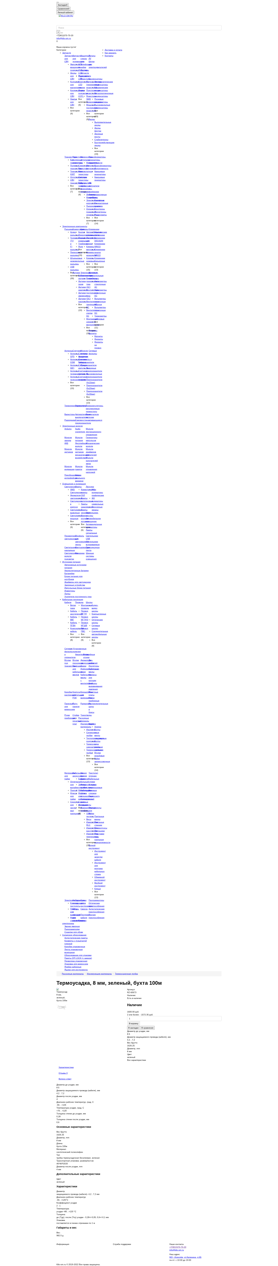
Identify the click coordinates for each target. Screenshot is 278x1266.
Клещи (97, 889)
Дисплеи (90, 486)
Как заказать (110, 53)
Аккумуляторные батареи (76, 570)
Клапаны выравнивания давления (95, 686)
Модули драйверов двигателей (91, 452)
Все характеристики (136, 1060)
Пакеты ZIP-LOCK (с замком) (78, 958)
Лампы (78, 486)
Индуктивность (101, 168)
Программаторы (96, 900)
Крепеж (92, 724)
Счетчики (77, 351)
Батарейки (69, 573)
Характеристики (66, 1067)
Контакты (109, 56)
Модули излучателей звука (92, 461)
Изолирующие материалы (99, 974)
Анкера (97, 727)
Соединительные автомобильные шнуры (100, 634)
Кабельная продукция (72, 599)
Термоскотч (94, 796)
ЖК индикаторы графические (98, 492)
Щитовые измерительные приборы (96, 275)
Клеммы (84, 229)
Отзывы (63, 1073)
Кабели (67, 602)
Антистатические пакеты (76, 938)
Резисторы (85, 79)
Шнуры (89, 602)
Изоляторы (94, 666)
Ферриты (98, 339)
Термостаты (81, 406)
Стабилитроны (101, 139)
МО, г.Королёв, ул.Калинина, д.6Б (185, 1257)
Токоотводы (86, 715)
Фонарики (80, 553)
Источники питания (71, 562)
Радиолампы (100, 215)
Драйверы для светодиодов (77, 582)
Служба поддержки (122, 1244)
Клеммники (94, 229)
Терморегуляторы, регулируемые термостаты (95, 409)
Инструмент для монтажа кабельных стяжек (100, 868)
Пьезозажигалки (72, 929)
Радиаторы (86, 703)
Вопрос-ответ (65, 1079)
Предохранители (89, 365)
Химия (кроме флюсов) (85, 776)
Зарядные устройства (74, 585)
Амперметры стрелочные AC (100, 284)
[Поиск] (62, 32)
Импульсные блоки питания (77, 588)
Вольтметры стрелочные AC (100, 301)
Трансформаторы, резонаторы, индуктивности (97, 160)
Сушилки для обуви (73, 932)
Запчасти (66, 53)
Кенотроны (99, 209)
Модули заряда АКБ (68, 440)
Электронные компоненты (74, 226)
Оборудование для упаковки (78, 955)
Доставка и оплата (113, 50)
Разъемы (68, 229)
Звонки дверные (72, 926)
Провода (79, 602)
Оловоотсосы (100, 828)
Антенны (68, 351)
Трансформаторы (102, 165)
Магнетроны (100, 212)
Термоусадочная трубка (126, 974)
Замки (83, 666)
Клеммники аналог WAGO (99, 252)
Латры (67, 594)
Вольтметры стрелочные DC (100, 310)
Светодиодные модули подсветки (71, 556)
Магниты (98, 336)
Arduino (68, 429)
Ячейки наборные (72, 967)
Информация (62, 1244)
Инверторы (69, 591)
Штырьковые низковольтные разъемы (77, 261)
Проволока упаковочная (75, 961)
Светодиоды (70, 486)
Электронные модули (72, 426)
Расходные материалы (73, 974)
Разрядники (70, 420)
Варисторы (69, 414)
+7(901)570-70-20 (177, 1247)
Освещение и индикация (74, 484)
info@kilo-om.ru (63, 38)
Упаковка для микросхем (76, 964)
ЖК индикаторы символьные (97, 501)
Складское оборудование (74, 935)
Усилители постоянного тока (78, 596)
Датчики (76, 272)
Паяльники (99, 831)
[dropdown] (57, 2)
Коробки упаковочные (74, 946)
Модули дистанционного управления (93, 432)
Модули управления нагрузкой (91, 469)
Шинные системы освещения (91, 556)
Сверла (84, 909)
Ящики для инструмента (76, 970)
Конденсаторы (95, 79)
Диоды (92, 119)
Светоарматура (82, 547)
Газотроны (99, 200)
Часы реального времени (80, 478)
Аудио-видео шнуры (95, 608)
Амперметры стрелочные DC (100, 293)
